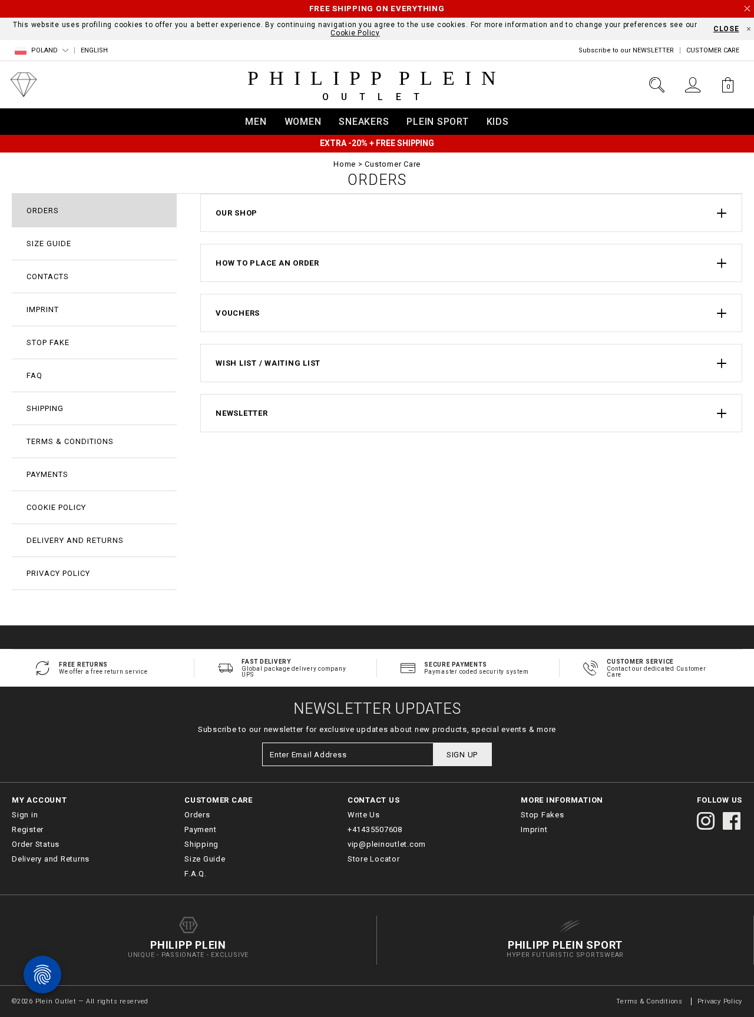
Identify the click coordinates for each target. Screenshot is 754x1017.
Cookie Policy (355, 33)
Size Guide (49, 243)
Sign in (25, 814)
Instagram (706, 821)
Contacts (48, 276)
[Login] (692, 84)
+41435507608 (375, 829)
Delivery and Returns (75, 540)
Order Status (35, 844)
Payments (47, 474)
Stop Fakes (542, 814)
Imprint (43, 309)
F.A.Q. (195, 873)
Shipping (45, 408)
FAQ (34, 375)
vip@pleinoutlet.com (387, 844)
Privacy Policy (58, 573)
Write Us (364, 814)
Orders (43, 210)
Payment (200, 829)
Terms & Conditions (70, 441)
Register (28, 829)
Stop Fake (48, 342)
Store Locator (374, 858)
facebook (731, 821)
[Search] (656, 84)
